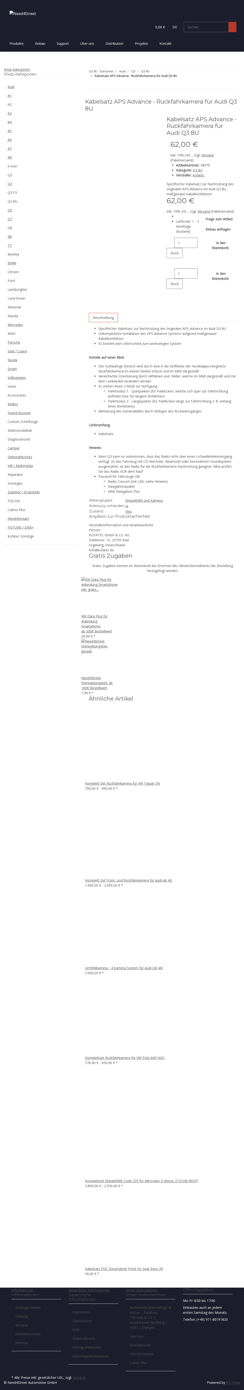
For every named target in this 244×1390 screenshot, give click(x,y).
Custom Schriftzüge (23, 421)
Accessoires (17, 395)
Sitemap (21, 1342)
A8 (10, 157)
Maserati (14, 307)
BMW (12, 263)
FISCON (14, 501)
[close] (93, 121)
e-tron (12, 166)
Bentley (13, 254)
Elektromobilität (20, 430)
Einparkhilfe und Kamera (144, 500)
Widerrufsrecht (83, 1338)
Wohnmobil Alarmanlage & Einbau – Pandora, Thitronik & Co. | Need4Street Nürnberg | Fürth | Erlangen (150, 1317)
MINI (11, 333)
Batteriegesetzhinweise (90, 1356)
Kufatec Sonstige (21, 536)
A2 (10, 104)
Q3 (10, 183)
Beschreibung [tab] (103, 317)
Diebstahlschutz (20, 457)
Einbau (40, 43)
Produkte (17, 43)
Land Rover (16, 298)
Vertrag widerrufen (86, 1347)
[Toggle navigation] (10, 4)
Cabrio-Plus (16, 509)
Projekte (141, 43)
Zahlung (21, 1316)
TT (10, 245)
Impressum (81, 1312)
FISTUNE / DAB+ (21, 527)
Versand (207, 155)
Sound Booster (19, 413)
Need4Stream (18, 518)
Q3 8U (198, 170)
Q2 (10, 175)
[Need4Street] (23, 13)
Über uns (87, 43)
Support (63, 43)
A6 (10, 139)
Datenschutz (82, 1321)
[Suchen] (232, 27)
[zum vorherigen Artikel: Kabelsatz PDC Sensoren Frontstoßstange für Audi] (101, 85)
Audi (11, 87)
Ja (126, 506)
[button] (147, 27)
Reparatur (15, 474)
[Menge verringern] (170, 243)
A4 (10, 122)
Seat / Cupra (17, 351)
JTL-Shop (233, 1382)
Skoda (12, 360)
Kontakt (165, 43)
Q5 (10, 210)
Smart (12, 368)
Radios (13, 404)
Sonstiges (15, 483)
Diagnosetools (19, 439)
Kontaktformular (28, 1334)
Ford (11, 280)
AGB (75, 1329)
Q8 (10, 228)
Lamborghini (17, 289)
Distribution (114, 43)
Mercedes (15, 324)
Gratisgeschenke (28, 1307)
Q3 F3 (12, 192)
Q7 (10, 219)
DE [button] (175, 27)
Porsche (14, 342)
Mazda (13, 316)
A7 (10, 148)
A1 (10, 95)
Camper (14, 448)
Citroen (13, 272)
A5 (10, 131)
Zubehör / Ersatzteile (24, 492)
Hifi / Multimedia (20, 465)
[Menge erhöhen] (170, 263)
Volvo (12, 386)
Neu (128, 511)
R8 (10, 236)
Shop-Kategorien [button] (17, 69)
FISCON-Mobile (141, 1354)
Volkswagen (17, 377)
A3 (10, 113)
